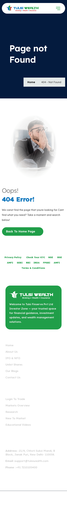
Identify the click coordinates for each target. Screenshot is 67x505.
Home (31, 82)
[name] (15, 8)
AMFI (10, 262)
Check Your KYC (35, 257)
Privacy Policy (13, 257)
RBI (28, 262)
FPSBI (46, 262)
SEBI (20, 262)
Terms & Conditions (33, 268)
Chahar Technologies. (49, 498)
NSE (50, 257)
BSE (59, 257)
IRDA (37, 262)
